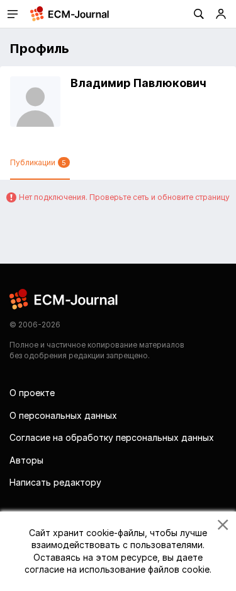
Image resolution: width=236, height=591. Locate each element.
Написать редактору (55, 482)
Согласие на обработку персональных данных (111, 437)
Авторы (26, 460)
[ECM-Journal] (64, 298)
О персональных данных (63, 415)
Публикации (38, 162)
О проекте (32, 392)
